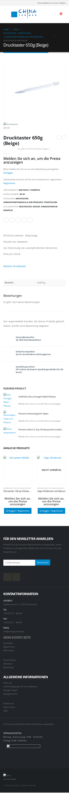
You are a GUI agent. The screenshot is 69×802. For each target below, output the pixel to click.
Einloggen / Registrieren (17, 510)
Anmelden (8, 643)
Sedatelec (8, 210)
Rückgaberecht (10, 693)
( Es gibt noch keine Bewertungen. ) (33, 148)
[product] (9, 400)
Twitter (12, 220)
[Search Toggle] (6, 14)
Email (30, 220)
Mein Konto (8, 650)
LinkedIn (18, 220)
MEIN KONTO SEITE (17, 637)
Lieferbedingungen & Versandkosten (20, 686)
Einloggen (8, 172)
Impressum (8, 703)
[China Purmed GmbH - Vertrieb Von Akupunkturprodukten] (28, 14)
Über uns (7, 682)
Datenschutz (9, 707)
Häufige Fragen (10, 690)
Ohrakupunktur (49, 206)
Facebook (6, 220)
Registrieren (9, 183)
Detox (16, 488)
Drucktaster (22, 198)
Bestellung (8, 667)
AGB (5, 710)
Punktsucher (50, 202)
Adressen (7, 663)
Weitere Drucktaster (14, 266)
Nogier (36, 206)
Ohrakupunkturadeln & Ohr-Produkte (23, 202)
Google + (24, 220)
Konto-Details (9, 660)
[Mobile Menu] (14, 14)
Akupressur (8, 488)
